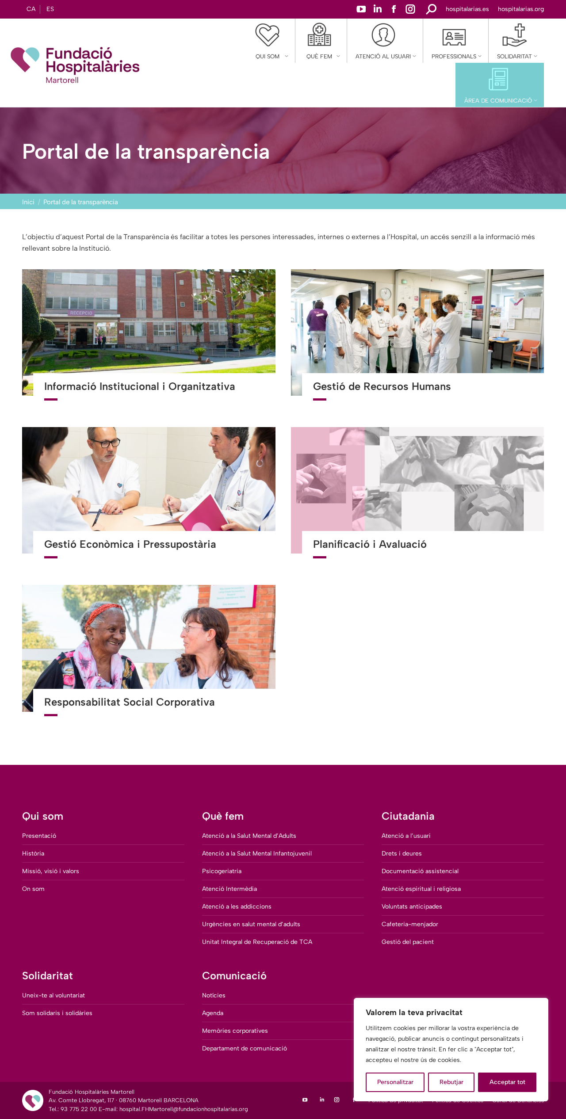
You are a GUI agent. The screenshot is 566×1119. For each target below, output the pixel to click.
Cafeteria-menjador (410, 924)
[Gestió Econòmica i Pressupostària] (148, 498)
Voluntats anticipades (412, 906)
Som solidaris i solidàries (57, 1013)
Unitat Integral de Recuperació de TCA (257, 942)
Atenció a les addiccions (237, 906)
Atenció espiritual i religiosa (421, 889)
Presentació (39, 836)
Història (33, 853)
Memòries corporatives (235, 1031)
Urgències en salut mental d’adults (251, 924)
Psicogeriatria (221, 871)
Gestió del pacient (408, 942)
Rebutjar (451, 1082)
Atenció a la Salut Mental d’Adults (249, 836)
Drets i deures (402, 853)
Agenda (212, 1013)
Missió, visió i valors (50, 871)
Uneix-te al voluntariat (53, 995)
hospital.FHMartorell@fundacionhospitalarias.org (183, 1109)
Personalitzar (395, 1082)
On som (33, 889)
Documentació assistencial (420, 871)
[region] (451, 1049)
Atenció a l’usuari (406, 836)
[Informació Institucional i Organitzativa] (148, 340)
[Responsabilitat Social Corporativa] (148, 656)
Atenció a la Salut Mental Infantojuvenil (257, 853)
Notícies (214, 995)
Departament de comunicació (244, 1048)
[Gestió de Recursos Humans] (417, 340)
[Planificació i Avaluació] (417, 498)
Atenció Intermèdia (229, 889)
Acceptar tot (507, 1082)
